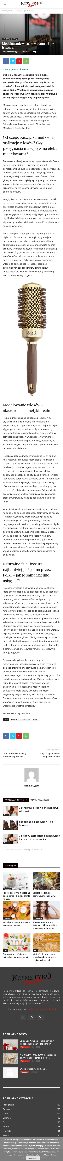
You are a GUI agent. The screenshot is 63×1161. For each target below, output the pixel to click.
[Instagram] (31, 1017)
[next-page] (33, 850)
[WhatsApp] (26, 61)
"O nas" (45, 1003)
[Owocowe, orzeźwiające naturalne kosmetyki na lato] (16, 942)
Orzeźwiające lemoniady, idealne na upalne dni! (14, 755)
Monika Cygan (13, 52)
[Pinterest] (19, 61)
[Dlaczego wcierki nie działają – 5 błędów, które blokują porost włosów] (46, 910)
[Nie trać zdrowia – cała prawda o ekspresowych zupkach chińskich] (46, 942)
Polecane (7, 889)
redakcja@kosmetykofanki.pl (42, 1009)
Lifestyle (37, 889)
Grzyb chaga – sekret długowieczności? (50, 755)
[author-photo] (31, 781)
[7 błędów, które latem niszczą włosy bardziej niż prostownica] (10, 839)
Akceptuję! (33, 1158)
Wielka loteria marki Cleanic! (33, 1069)
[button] (5, 4)
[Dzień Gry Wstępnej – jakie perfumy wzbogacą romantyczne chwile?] (10, 1044)
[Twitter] (13, 61)
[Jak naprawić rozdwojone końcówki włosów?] (10, 811)
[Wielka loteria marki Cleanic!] (10, 1072)
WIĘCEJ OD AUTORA (40, 800)
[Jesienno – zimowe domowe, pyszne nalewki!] (46, 881)
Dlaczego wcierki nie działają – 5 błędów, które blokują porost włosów (45, 925)
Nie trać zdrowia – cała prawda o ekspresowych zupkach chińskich (44, 957)
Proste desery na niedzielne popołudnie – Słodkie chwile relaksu (16, 896)
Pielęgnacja (21, 10)
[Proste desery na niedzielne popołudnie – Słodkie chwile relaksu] (16, 881)
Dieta (36, 950)
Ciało (5, 950)
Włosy (31, 10)
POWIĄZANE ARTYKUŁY (16, 800)
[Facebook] (6, 61)
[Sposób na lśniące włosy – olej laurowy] (10, 825)
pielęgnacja (25, 719)
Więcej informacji (50, 1155)
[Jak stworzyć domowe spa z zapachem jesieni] (16, 910)
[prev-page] (13, 850)
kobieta (14, 719)
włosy (35, 719)
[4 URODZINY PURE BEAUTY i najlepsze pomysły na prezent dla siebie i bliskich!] (10, 1058)
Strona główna (7, 10)
